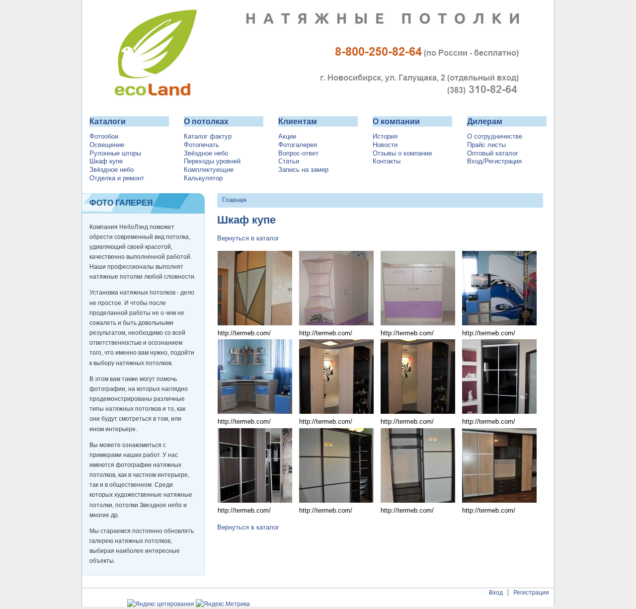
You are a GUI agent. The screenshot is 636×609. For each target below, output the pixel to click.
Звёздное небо (111, 169)
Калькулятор (203, 178)
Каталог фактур (208, 136)
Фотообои (103, 136)
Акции (287, 136)
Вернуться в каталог (248, 238)
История (385, 136)
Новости (385, 145)
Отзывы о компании (402, 153)
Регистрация (531, 592)
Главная (234, 200)
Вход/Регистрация (494, 161)
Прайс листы (486, 145)
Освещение (106, 145)
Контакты (386, 161)
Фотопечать (201, 145)
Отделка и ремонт (116, 178)
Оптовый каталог (492, 153)
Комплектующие (209, 169)
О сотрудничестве (494, 136)
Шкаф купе (106, 161)
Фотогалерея (297, 145)
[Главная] (318, 102)
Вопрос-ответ (298, 153)
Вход (496, 592)
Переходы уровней (212, 161)
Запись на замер (303, 169)
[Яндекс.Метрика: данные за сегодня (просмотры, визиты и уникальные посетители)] (223, 604)
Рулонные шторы (115, 153)
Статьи (288, 161)
